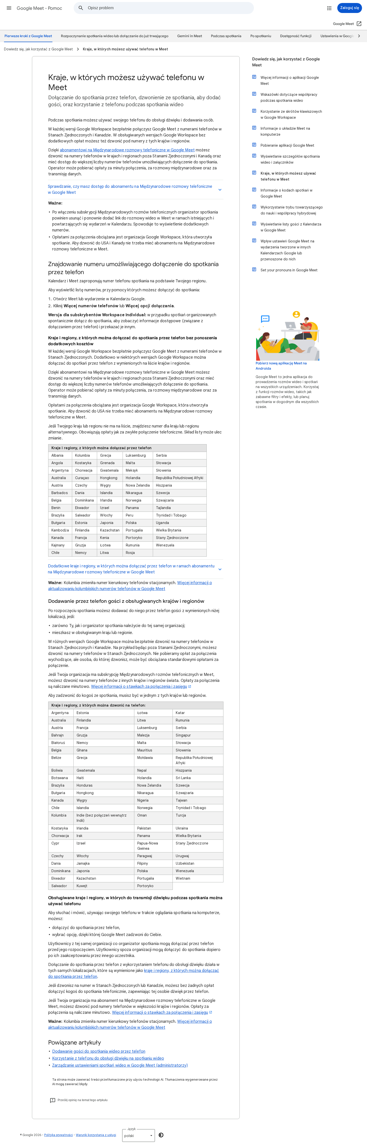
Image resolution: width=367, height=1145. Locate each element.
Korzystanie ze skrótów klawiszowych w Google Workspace (291, 114)
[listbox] (138, 1135)
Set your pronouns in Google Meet (289, 270)
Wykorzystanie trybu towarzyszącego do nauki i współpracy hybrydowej (292, 210)
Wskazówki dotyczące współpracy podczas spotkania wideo (289, 97)
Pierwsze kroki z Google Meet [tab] (28, 36)
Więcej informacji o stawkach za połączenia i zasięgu (139, 686)
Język (131, 1129)
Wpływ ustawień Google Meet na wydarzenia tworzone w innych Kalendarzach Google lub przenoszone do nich (287, 250)
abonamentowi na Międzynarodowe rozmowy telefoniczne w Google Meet (127, 150)
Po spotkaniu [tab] (260, 36)
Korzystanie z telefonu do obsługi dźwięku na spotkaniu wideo (108, 1058)
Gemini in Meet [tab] (189, 36)
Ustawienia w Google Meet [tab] (342, 36)
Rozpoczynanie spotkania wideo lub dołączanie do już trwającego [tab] (114, 36)
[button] (9, 8)
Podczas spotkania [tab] (226, 36)
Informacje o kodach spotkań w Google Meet (286, 193)
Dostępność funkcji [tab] (296, 36)
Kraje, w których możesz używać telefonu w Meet (288, 176)
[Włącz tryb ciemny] (161, 1135)
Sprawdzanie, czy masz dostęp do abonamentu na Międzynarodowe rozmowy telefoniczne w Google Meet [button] (130, 189)
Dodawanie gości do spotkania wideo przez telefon (98, 1051)
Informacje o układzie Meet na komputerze (285, 131)
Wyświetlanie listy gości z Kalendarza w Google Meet (291, 227)
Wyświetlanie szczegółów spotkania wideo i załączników (290, 159)
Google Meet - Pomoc (39, 8)
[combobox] (171, 8)
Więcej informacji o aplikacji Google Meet (290, 80)
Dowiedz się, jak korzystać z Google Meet (286, 62)
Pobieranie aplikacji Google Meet (287, 145)
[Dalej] (357, 36)
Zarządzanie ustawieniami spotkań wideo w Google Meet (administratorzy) (120, 1065)
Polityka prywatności (58, 1135)
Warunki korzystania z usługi (96, 1135)
